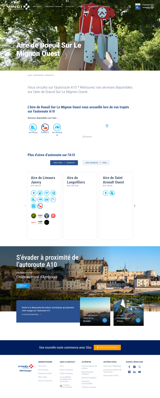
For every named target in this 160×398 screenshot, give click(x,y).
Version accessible (67, 386)
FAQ (61, 366)
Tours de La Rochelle (88, 319)
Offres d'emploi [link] (66, 373)
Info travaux (43, 370)
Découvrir (23, 286)
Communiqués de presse (89, 367)
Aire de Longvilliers (76, 180)
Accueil (30, 75)
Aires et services (38, 75)
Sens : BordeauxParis (96, 163)
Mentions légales (89, 378)
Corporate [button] (105, 6)
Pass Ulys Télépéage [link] (112, 366)
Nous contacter (66, 370)
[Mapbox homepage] (87, 136)
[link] (137, 6)
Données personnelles (87, 382)
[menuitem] (130, 6)
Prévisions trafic (45, 373)
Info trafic (42, 366)
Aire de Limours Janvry (43, 180)
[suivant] (135, 206)
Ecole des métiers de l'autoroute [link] (112, 371)
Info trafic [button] (37, 6)
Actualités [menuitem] (70, 6)
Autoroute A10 (49, 75)
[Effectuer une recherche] (116, 6)
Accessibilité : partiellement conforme (66, 379)
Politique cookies (89, 387)
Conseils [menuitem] (81, 6)
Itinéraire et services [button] (53, 6)
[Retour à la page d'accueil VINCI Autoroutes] (18, 7)
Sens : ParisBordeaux (64, 163)
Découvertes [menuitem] (93, 6)
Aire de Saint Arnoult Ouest (113, 180)
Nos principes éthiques (87, 373)
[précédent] (25, 206)
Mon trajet (42, 377)
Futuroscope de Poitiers (123, 319)
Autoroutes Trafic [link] (110, 375)
